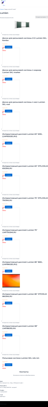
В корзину (8, 47)
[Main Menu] (4, 5)
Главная (2, 9)
